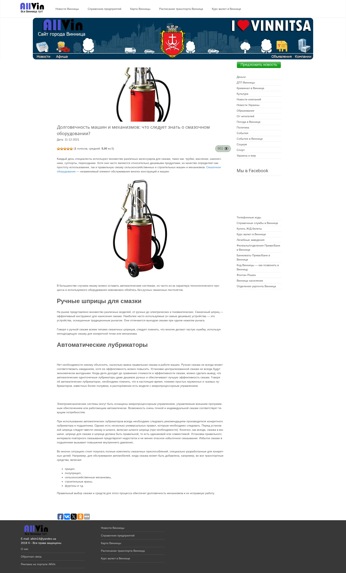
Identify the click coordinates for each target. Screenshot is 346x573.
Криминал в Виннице (250, 88)
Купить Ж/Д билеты (249, 228)
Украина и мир (246, 155)
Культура (242, 93)
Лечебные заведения (251, 239)
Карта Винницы (140, 8)
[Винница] (30, 8)
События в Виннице (250, 138)
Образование (245, 110)
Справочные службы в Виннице (257, 223)
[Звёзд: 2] (61, 148)
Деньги (241, 76)
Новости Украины (248, 105)
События (242, 133)
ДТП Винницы (246, 82)
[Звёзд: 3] (64, 148)
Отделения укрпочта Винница (256, 286)
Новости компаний (249, 99)
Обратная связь (31, 556)
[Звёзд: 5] (71, 148)
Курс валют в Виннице (226, 8)
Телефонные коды (249, 217)
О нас (24, 549)
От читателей (245, 116)
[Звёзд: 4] (68, 148)
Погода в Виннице (249, 121)
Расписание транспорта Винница (181, 8)
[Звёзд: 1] (58, 148)
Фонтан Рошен (246, 275)
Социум (242, 144)
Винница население (250, 280)
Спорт (241, 150)
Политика (243, 127)
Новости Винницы (67, 8)
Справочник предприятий (104, 8)
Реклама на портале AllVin (38, 564)
